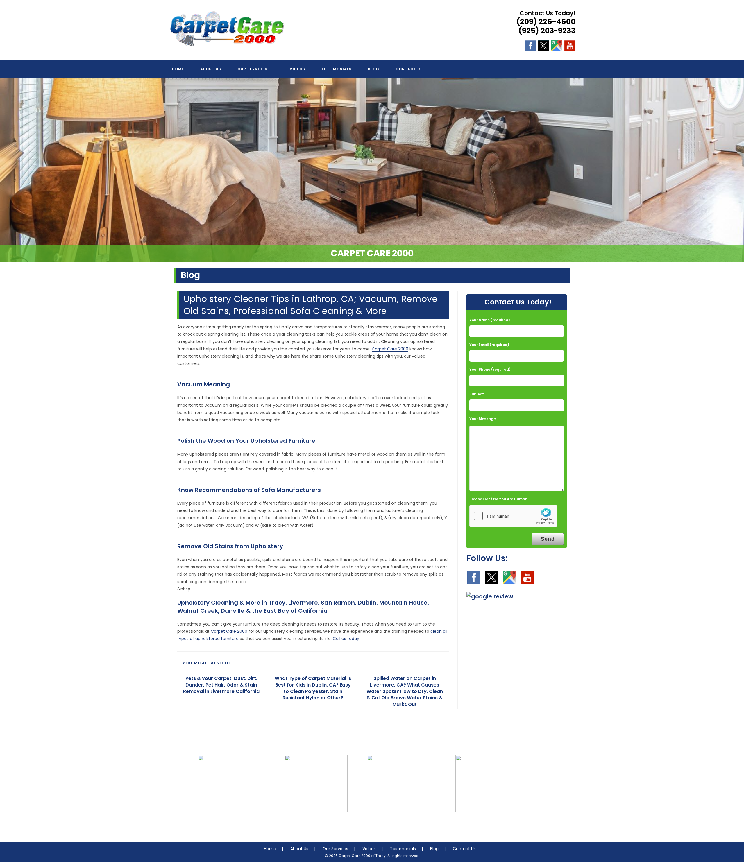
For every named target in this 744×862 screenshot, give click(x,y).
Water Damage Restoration (489, 823)
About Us (299, 849)
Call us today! (346, 638)
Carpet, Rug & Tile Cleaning (232, 823)
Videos (369, 849)
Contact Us (464, 849)
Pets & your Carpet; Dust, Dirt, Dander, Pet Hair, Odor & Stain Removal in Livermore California (221, 685)
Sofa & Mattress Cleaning (316, 823)
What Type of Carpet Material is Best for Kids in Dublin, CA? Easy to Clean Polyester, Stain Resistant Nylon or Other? (313, 688)
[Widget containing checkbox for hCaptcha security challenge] (513, 516)
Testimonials (403, 849)
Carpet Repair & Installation (402, 823)
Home (270, 849)
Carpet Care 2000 (390, 349)
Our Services (335, 849)
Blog (434, 849)
